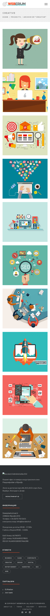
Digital (30, 562)
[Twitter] (26, 612)
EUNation (9, 589)
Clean (19, 558)
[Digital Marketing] (25, 45)
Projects (16, 17)
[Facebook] (22, 612)
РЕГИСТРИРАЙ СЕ (12, 496)
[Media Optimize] (25, 131)
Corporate (31, 558)
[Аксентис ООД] (14, 4)
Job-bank (9, 592)
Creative (8, 562)
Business (8, 558)
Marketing (26, 567)
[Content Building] (25, 261)
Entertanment (10, 567)
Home (5, 17)
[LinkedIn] (30, 612)
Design (19, 562)
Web (6, 571)
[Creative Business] (25, 88)
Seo (37, 567)
